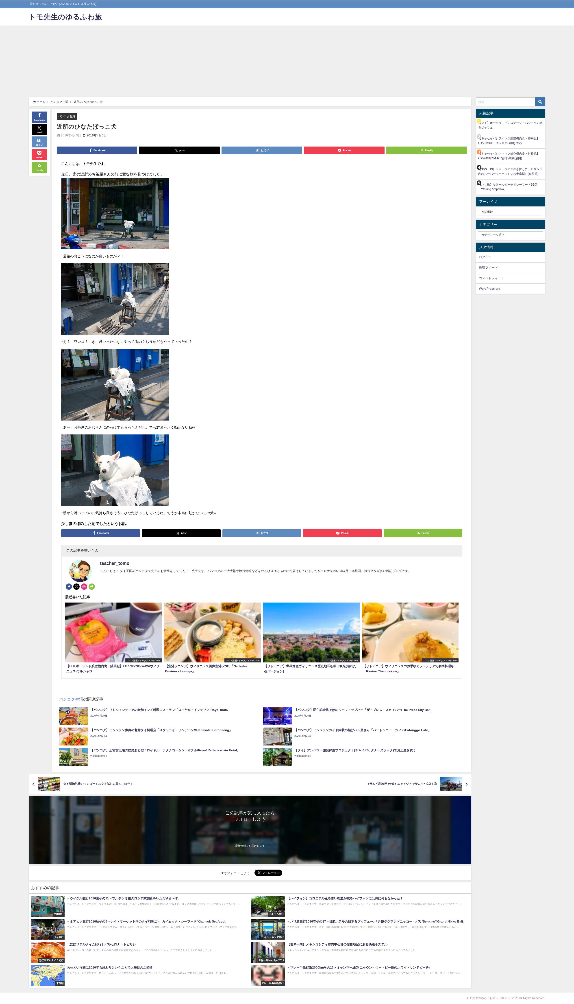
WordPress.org (489, 288)
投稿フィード (488, 267)
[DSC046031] (115, 386)
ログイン (485, 257)
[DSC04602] (115, 301)
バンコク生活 (67, 116)
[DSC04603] (115, 472)
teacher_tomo (114, 563)
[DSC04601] (115, 215)
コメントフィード (491, 278)
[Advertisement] (287, 59)
